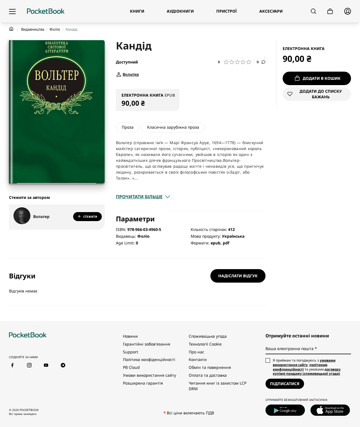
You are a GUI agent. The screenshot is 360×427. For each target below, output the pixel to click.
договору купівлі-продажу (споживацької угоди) (307, 371)
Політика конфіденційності (149, 359)
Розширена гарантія (143, 383)
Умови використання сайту (149, 375)
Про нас (196, 352)
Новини (130, 336)
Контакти (198, 359)
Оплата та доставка (208, 375)
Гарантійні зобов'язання (146, 344)
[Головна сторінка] (45, 11)
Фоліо (55, 29)
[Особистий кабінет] (347, 11)
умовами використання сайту (304, 362)
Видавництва (32, 29)
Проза (128, 127)
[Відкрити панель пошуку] (313, 11)
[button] (236, 62)
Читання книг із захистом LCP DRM (217, 385)
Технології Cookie (205, 344)
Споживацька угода (208, 336)
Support (130, 352)
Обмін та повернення (210, 367)
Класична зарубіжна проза (173, 127)
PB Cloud (131, 367)
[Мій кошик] (330, 11)
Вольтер (41, 216)
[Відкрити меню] (12, 11)
